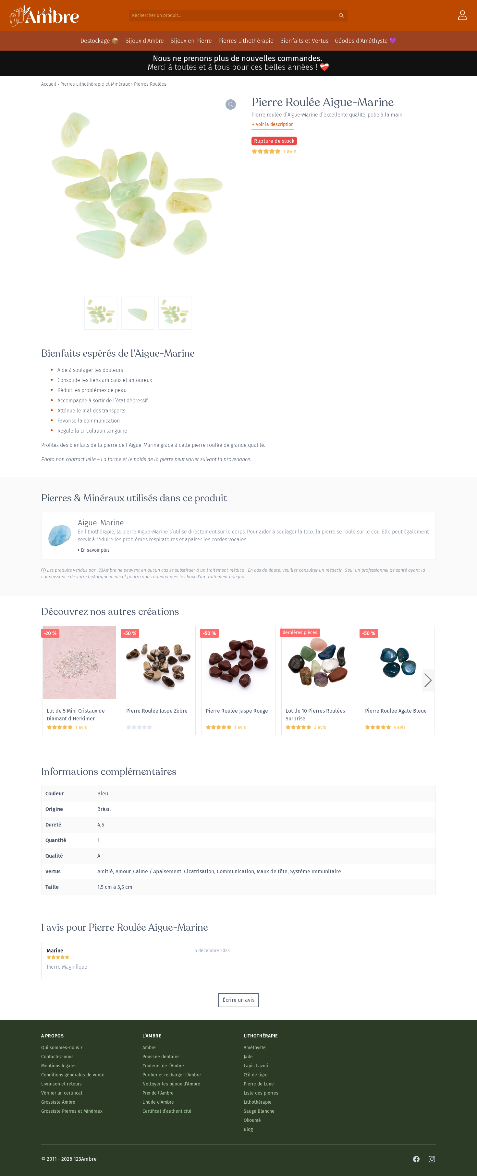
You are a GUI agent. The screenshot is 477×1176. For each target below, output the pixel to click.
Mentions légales (59, 1066)
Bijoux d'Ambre (144, 40)
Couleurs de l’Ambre (163, 1066)
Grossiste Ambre (58, 1102)
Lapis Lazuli (256, 1066)
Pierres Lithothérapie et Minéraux (95, 84)
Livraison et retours (61, 1084)
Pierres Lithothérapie (246, 40)
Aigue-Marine (101, 522)
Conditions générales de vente (72, 1075)
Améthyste (255, 1047)
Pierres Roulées (150, 84)
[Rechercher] (341, 15)
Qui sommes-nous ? (61, 1047)
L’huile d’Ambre (158, 1102)
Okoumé (252, 1120)
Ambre (149, 1047)
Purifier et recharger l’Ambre (171, 1075)
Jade (248, 1057)
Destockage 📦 (99, 40)
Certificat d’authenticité (166, 1111)
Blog (248, 1129)
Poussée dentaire (160, 1057)
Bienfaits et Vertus (304, 40)
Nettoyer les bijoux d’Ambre (171, 1084)
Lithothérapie (258, 1102)
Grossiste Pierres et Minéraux (72, 1111)
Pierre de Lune (259, 1084)
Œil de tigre (256, 1075)
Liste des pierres (261, 1093)
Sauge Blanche (259, 1111)
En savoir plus (95, 550)
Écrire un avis (238, 1000)
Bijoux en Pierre (191, 40)
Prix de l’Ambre (158, 1093)
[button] (428, 680)
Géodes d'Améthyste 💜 (366, 40)
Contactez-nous (57, 1057)
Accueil (48, 84)
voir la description (272, 125)
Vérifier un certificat (61, 1093)
